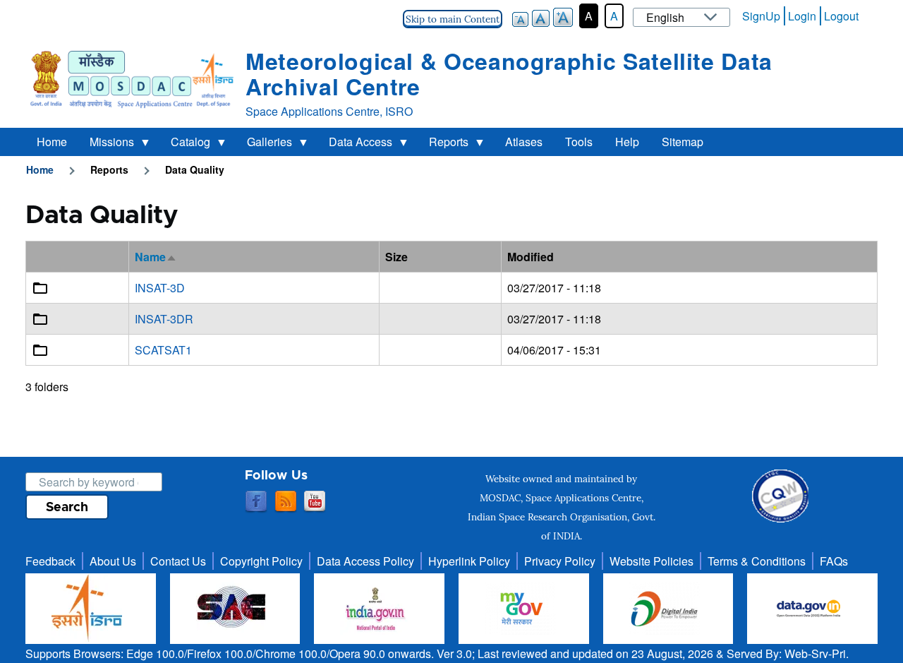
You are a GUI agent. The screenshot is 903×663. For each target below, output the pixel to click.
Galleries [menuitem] (264, 144)
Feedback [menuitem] (50, 561)
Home (40, 169)
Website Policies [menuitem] (651, 561)
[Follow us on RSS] (285, 502)
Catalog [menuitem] (184, 144)
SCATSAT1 (163, 350)
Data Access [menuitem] (354, 144)
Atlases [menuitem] (524, 141)
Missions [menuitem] (106, 144)
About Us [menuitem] (113, 561)
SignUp (761, 16)
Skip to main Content (452, 19)
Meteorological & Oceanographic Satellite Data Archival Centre (509, 73)
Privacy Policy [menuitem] (559, 561)
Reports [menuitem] (443, 144)
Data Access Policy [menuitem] (365, 561)
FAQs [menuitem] (834, 561)
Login (802, 16)
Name (156, 257)
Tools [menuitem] (579, 141)
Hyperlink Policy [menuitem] (469, 561)
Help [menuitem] (627, 141)
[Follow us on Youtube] (314, 502)
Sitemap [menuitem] (682, 141)
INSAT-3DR (164, 319)
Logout (841, 16)
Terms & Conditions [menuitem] (757, 561)
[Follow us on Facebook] (256, 502)
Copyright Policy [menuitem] (261, 561)
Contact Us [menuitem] (178, 561)
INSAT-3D (160, 288)
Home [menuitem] (52, 141)
